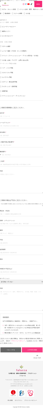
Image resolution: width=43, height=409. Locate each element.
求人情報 (10, 400)
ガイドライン (18, 400)
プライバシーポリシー (30, 400)
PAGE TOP (37, 358)
